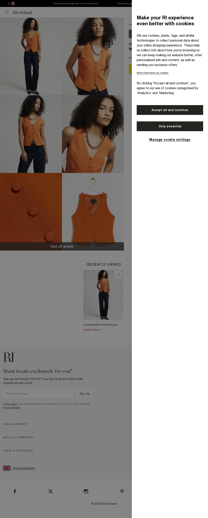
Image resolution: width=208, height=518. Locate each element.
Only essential (170, 126)
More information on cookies (152, 72)
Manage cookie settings (169, 139)
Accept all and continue (170, 110)
